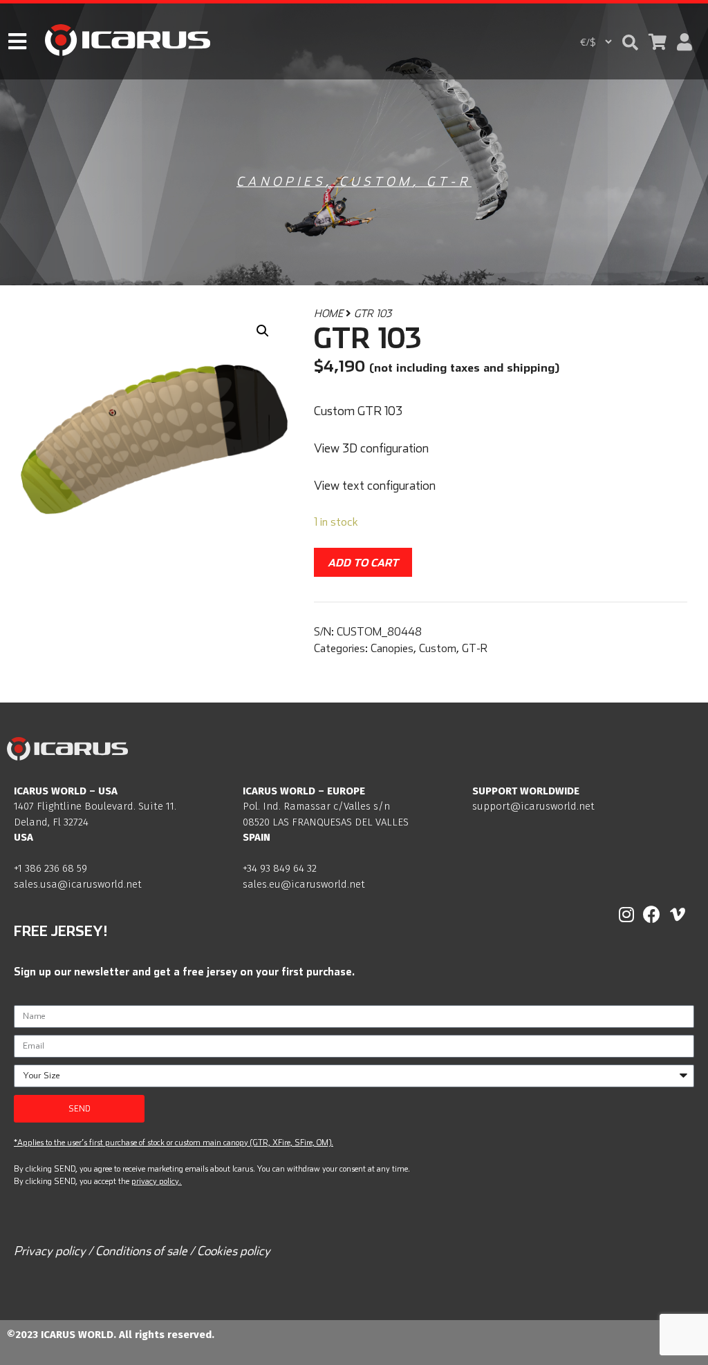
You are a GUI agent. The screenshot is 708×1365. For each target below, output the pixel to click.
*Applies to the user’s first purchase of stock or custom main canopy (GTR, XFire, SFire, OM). (173, 1142)
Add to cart (363, 562)
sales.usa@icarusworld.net (78, 884)
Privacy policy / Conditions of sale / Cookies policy (142, 1250)
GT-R (449, 181)
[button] (630, 42)
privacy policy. (156, 1180)
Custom (376, 181)
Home (328, 313)
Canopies (281, 181)
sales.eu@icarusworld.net (304, 884)
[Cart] (658, 42)
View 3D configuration (371, 448)
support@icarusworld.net (533, 806)
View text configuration (375, 485)
